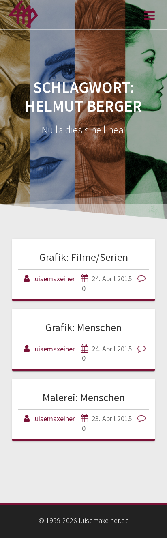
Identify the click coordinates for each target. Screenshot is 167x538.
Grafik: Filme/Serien (83, 257)
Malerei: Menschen (84, 397)
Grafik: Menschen (83, 327)
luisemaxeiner (54, 278)
